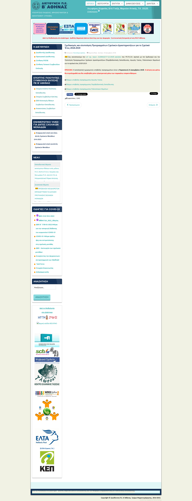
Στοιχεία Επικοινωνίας (44, 268)
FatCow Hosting (157, 500)
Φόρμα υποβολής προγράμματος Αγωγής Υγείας (84, 80)
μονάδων (39, 252)
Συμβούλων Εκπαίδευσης (45, 105)
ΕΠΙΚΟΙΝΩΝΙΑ (92, 12)
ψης (37, 240)
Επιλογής (39, 68)
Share (69, 94)
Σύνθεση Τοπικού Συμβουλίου (48, 65)
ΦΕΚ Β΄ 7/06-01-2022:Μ (45, 225)
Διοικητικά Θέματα (42, 185)
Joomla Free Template (145, 500)
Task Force (40, 264)
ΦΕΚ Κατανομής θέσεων (45, 101)
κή (37, 260)
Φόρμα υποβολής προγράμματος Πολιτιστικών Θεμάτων (87, 89)
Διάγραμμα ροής (42, 272)
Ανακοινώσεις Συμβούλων (45, 109)
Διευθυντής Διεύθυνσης (45, 53)
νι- (59, 256)
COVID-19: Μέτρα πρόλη (45, 236)
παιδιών (55, 260)
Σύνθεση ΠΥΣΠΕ (42, 61)
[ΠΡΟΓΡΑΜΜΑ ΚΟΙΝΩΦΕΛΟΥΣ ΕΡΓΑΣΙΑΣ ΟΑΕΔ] (94, 33)
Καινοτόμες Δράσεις (79, 53)
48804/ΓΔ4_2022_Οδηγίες (48, 221)
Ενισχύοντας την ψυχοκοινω (47, 256)
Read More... (55, 200)
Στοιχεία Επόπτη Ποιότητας (46, 89)
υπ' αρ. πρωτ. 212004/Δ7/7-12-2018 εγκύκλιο (103, 57)
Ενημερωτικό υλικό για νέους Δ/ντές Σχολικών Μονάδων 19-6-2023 (47, 136)
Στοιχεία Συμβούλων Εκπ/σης (47, 97)
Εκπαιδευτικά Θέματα (43, 165)
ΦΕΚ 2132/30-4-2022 (46, 216)
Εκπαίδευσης (41, 93)
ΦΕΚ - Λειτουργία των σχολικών (48, 248)
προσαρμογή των (45, 260)
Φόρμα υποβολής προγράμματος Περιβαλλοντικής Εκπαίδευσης (90, 85)
